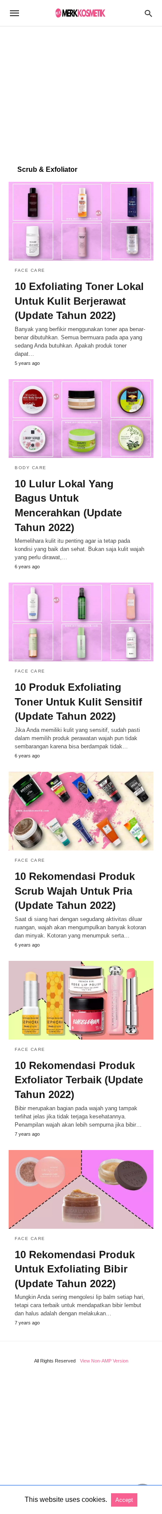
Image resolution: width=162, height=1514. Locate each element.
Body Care (31, 467)
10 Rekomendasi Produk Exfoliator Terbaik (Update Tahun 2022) (79, 1080)
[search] (148, 13)
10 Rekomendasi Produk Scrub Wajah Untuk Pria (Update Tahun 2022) (75, 890)
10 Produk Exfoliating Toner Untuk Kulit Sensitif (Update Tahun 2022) (78, 701)
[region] (81, 91)
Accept (124, 1500)
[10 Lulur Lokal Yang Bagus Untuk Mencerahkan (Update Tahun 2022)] (81, 418)
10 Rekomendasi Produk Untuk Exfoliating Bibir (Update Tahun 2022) (75, 1269)
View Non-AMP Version (104, 1360)
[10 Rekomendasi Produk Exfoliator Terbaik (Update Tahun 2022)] (81, 1000)
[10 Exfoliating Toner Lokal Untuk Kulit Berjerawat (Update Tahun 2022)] (81, 221)
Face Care (30, 270)
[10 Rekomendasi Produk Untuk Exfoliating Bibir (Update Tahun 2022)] (81, 1189)
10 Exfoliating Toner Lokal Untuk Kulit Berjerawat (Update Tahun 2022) (79, 300)
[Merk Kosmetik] (80, 13)
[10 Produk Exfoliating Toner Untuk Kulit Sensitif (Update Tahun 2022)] (81, 622)
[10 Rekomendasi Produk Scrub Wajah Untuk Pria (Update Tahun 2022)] (81, 811)
